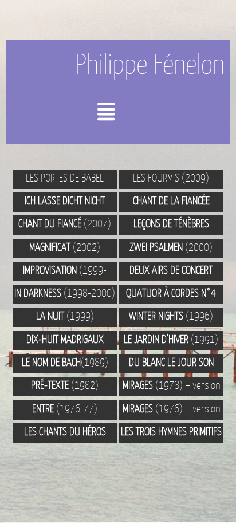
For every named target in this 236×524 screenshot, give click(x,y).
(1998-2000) (64, 293)
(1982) (65, 385)
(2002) (64, 247)
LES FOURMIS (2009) (171, 177)
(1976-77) (64, 408)
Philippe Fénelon (150, 64)
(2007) (64, 223)
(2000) (171, 247)
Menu (126, 116)
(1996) (171, 315)
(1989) (65, 362)
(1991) (171, 339)
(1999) (65, 315)
